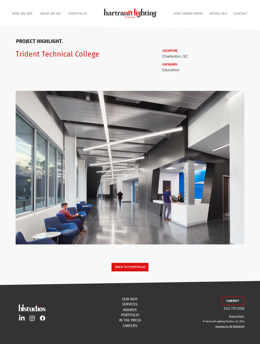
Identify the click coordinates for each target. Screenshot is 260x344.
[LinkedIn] (21, 318)
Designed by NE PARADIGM (229, 326)
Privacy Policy (236, 316)
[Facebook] (42, 318)
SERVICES (130, 304)
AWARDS (130, 310)
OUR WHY (130, 299)
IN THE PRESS (130, 320)
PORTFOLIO (130, 315)
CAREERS (130, 326)
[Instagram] (32, 318)
